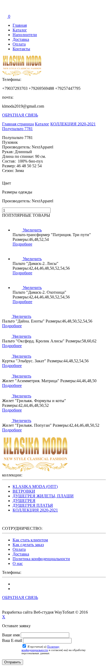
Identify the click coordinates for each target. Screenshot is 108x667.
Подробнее (22, 244)
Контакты (21, 49)
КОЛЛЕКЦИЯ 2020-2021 (35, 510)
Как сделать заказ (28, 544)
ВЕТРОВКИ (24, 491)
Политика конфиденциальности (41, 559)
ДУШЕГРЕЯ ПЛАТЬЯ (33, 505)
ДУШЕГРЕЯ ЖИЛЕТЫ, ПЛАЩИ (43, 496)
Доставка (21, 39)
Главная (20, 25)
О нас (18, 563)
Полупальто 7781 (17, 128)
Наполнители (25, 34)
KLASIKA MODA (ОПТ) (35, 486)
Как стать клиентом (30, 540)
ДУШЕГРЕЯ (24, 500)
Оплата (19, 44)
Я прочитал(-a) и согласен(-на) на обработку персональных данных (53, 650)
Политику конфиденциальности (40, 648)
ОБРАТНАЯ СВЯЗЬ (20, 115)
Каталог (20, 30)
